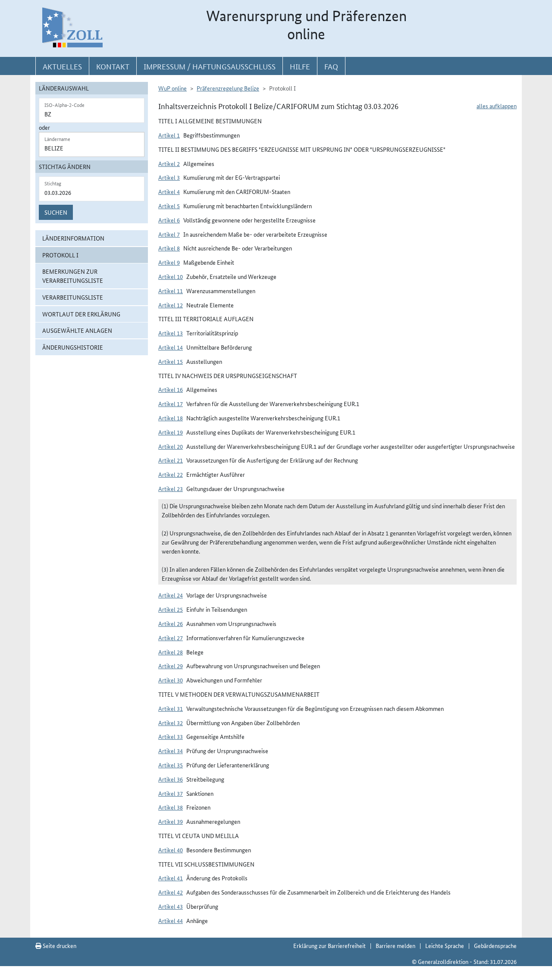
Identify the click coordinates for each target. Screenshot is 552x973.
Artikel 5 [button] (169, 205)
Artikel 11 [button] (170, 290)
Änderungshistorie (72, 347)
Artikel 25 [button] (170, 609)
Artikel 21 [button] (170, 460)
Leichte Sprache (444, 945)
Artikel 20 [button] (170, 446)
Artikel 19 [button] (170, 432)
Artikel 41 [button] (170, 877)
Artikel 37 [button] (170, 793)
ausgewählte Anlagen (77, 330)
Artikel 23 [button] (170, 488)
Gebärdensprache (495, 945)
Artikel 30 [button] (170, 680)
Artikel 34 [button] (170, 750)
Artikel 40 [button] (170, 849)
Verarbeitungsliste (72, 297)
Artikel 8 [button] (169, 248)
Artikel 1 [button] (169, 135)
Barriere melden (395, 945)
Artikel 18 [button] (170, 417)
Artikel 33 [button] (170, 736)
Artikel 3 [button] (169, 177)
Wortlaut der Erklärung (81, 314)
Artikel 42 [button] (170, 892)
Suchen (55, 212)
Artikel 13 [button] (170, 333)
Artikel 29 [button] (170, 665)
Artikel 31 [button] (170, 708)
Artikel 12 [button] (170, 304)
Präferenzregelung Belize (228, 88)
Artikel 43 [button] (170, 906)
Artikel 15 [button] (170, 361)
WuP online (172, 88)
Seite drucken (58, 945)
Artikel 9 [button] (169, 262)
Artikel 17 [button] (170, 403)
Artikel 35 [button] (170, 764)
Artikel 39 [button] (170, 821)
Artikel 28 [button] (170, 652)
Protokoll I (60, 254)
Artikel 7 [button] (169, 234)
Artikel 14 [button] (170, 347)
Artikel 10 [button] (170, 276)
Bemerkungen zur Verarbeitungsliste (72, 276)
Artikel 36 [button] (170, 779)
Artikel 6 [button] (169, 220)
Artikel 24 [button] (170, 595)
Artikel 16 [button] (170, 389)
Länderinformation (73, 238)
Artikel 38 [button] (170, 807)
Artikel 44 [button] (170, 920)
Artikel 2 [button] (169, 163)
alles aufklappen (497, 105)
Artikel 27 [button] (170, 637)
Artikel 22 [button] (170, 474)
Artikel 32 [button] (170, 722)
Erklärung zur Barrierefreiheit (329, 945)
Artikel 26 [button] (170, 623)
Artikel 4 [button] (169, 191)
